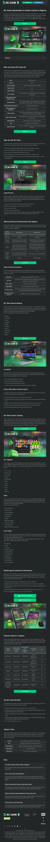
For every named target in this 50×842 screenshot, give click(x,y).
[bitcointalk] (20, 826)
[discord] (14, 826)
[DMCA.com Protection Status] (7, 816)
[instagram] (9, 826)
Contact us (34, 815)
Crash (6, 483)
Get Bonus (25, 262)
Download (38, 2)
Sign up (25, 161)
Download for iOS (26, 600)
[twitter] (4, 826)
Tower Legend (8, 470)
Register (27, 2)
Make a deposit (25, 691)
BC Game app (41, 575)
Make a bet (25, 338)
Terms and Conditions (27, 815)
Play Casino (25, 428)
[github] (17, 826)
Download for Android (26, 595)
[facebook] (12, 826)
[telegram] (7, 826)
